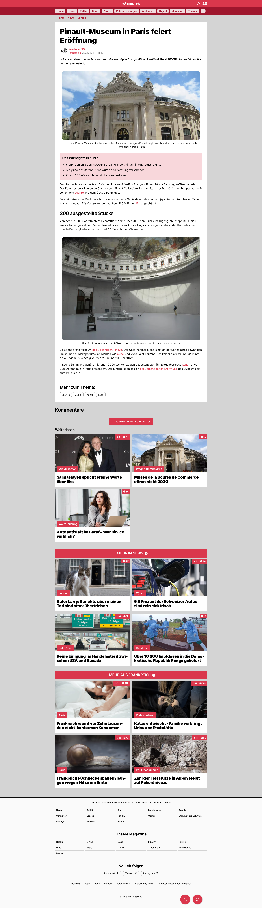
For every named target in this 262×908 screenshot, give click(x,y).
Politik (90, 810)
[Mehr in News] (131, 553)
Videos (90, 815)
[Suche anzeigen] (198, 4)
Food (58, 847)
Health (59, 842)
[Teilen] (185, 899)
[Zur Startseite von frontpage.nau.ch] (131, 3)
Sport (120, 810)
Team (87, 883)
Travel (120, 847)
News (71, 17)
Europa (82, 17)
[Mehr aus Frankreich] (131, 675)
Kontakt (108, 883)
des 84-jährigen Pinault (107, 349)
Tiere (89, 847)
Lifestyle (60, 821)
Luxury (152, 842)
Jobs (97, 883)
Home (60, 17)
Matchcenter (155, 810)
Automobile (154, 847)
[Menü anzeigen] (204, 4)
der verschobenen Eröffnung (159, 368)
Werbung (75, 883)
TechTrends (185, 847)
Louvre (79, 192)
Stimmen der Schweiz (190, 815)
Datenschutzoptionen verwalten (174, 883)
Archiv (120, 821)
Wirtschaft (61, 815)
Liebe (120, 842)
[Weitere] (203, 11)
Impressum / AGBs (143, 883)
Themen (91, 821)
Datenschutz (123, 883)
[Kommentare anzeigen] (197, 899)
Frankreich (75, 52)
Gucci (120, 354)
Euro (139, 203)
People (182, 810)
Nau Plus (122, 815)
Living (90, 842)
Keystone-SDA (77, 49)
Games (152, 815)
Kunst (185, 364)
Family (182, 842)
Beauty (59, 853)
